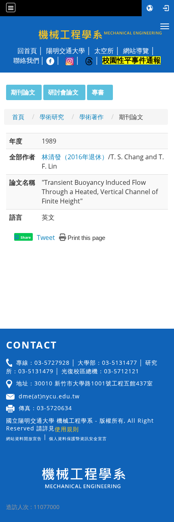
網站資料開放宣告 (24, 438)
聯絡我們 (26, 60)
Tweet (46, 237)
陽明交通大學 (65, 50)
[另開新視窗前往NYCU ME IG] (74, 60)
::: (2, 89)
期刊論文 (23, 92)
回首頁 (27, 50)
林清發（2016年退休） (75, 156)
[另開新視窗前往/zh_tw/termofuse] (109, 437)
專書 (98, 92)
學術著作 (91, 117)
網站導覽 (136, 50)
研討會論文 (63, 92)
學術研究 (52, 117)
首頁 (18, 117)
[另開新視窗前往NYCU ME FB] (54, 60)
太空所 (104, 50)
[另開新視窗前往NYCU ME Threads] (93, 60)
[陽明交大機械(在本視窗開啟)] (87, 29)
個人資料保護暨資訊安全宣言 (78, 438)
